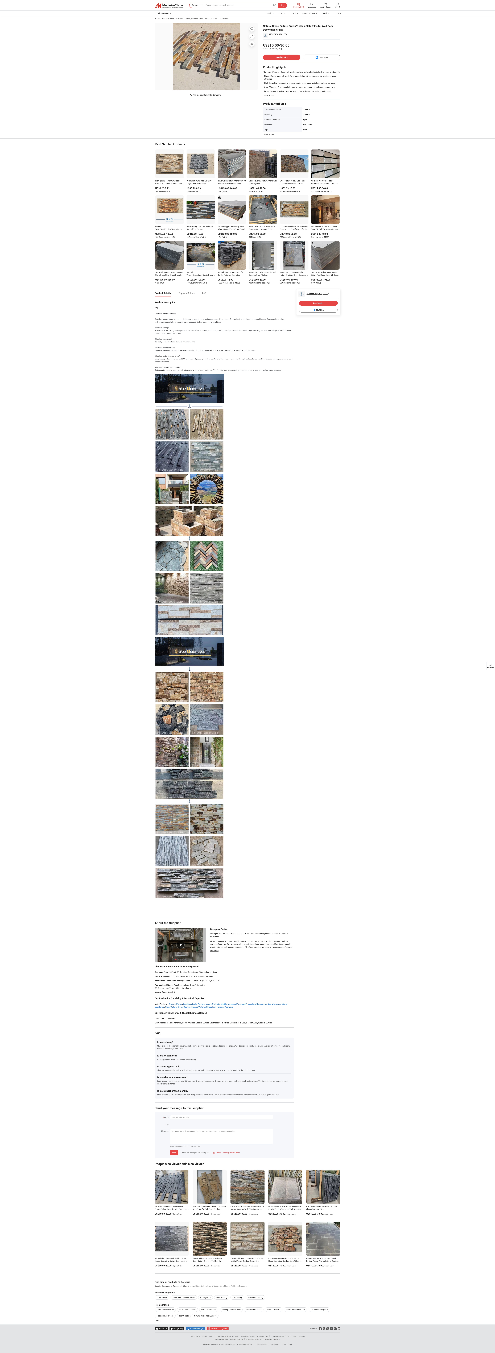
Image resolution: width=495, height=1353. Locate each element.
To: (168, 1124)
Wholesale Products (247, 1336)
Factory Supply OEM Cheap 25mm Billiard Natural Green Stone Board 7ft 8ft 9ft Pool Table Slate (231, 228)
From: (166, 1117)
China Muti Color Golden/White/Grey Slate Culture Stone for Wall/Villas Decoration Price (247, 1209)
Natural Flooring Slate (319, 1309)
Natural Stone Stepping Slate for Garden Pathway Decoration (230, 273)
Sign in (337, 7)
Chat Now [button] (323, 57)
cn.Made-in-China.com (272, 1339)
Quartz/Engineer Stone (277, 1004)
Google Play (177, 1328)
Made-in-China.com (236, 1339)
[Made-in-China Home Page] (169, 5)
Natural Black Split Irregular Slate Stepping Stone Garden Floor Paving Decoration (262, 228)
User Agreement (261, 1344)
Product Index (291, 1336)
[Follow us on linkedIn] (339, 1328)
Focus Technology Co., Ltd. (229, 1344)
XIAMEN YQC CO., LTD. (278, 34)
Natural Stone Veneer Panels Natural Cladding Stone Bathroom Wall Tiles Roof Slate (293, 274)
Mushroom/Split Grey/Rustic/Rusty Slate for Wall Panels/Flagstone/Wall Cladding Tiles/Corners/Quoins (284, 1209)
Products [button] (196, 5)
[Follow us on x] (324, 1328)
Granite (172, 1004)
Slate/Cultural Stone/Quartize (178, 1007)
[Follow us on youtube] (331, 1328)
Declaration (275, 1344)
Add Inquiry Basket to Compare (207, 95)
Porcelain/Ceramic (225, 1007)
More (157, 1320)
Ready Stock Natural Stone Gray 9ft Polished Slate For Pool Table (232, 182)
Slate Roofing (221, 1297)
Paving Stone (205, 1297)
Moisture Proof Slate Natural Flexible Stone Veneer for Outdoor (324, 182)
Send (174, 1152)
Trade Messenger (195, 1328)
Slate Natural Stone (253, 1309)
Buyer (281, 13)
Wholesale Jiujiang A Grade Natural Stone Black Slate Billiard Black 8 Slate (169, 274)
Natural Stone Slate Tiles (295, 1309)
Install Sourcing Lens (219, 1328)
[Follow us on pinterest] (335, 1328)
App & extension (308, 13)
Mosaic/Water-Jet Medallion (203, 1007)
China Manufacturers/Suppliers (227, 1336)
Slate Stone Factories (187, 1309)
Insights (302, 1336)
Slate (215, 18)
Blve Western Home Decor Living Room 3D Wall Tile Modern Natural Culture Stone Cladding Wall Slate (324, 228)
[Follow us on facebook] (320, 1328)
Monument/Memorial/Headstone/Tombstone (247, 1004)
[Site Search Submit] (282, 5)
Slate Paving (237, 1297)
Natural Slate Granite (165, 1316)
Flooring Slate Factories (231, 1309)
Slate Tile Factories (208, 1309)
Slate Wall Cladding (255, 1297)
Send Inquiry (282, 57)
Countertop (159, 1007)
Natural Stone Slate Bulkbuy (205, 1316)
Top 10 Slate (184, 1316)
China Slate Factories (165, 1309)
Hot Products (195, 1336)
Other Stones (162, 1297)
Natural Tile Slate (273, 1309)
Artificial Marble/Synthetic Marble (212, 1004)
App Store (161, 1328)
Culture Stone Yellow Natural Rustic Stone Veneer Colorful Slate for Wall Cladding (294, 228)
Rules (338, 13)
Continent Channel (277, 1336)
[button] (274, 5)
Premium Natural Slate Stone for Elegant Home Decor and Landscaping (199, 182)
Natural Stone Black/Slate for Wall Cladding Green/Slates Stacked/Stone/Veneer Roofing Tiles (262, 274)
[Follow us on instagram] (327, 1328)
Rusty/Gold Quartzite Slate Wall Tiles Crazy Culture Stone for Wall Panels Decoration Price (207, 1261)
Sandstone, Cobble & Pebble (184, 1297)
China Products (208, 1336)
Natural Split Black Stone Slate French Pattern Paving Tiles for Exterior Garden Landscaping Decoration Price (322, 1261)
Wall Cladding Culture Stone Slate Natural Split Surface (200, 227)
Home (157, 18)
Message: (165, 1131)
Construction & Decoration (172, 18)
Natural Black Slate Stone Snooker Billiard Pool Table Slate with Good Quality (324, 274)
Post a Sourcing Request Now (226, 1152)
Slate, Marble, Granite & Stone (198, 18)
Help (294, 13)
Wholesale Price (262, 1336)
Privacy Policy (287, 1344)
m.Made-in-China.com (253, 1339)
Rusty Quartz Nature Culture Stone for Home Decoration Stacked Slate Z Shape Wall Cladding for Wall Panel (284, 1261)
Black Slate (224, 18)
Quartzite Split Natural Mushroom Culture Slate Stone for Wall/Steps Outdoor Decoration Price (209, 1209)
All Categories (163, 13)
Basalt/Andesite (190, 1004)
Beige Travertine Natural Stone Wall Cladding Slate (263, 182)
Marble (179, 1004)
